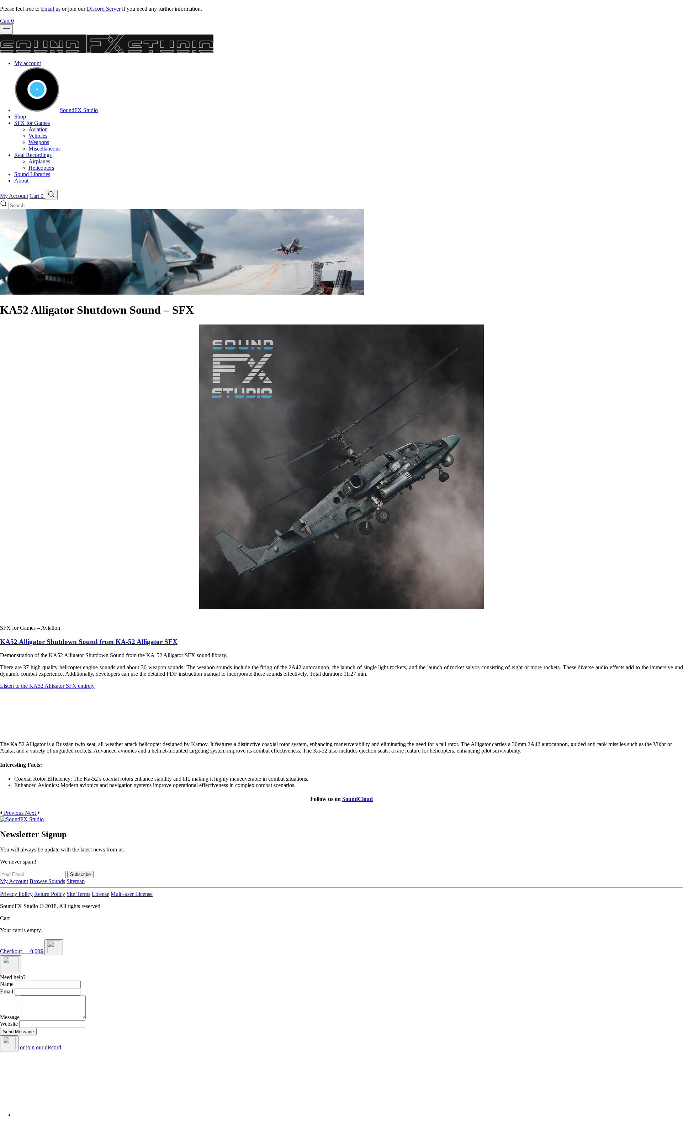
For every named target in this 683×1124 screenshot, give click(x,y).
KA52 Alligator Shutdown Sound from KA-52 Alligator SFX (89, 641)
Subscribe (80, 874)
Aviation (38, 129)
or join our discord (40, 1047)
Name (7, 984)
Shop (20, 117)
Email (6, 991)
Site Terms (78, 894)
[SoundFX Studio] (37, 110)
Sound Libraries (32, 174)
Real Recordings (33, 155)
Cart (7, 21)
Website (9, 1024)
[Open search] (51, 195)
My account (27, 63)
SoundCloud (357, 799)
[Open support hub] (10, 964)
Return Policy (49, 894)
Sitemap (76, 881)
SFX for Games (32, 123)
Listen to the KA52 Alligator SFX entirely (47, 686)
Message (10, 1017)
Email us (50, 9)
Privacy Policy (16, 894)
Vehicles (37, 136)
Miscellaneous (44, 149)
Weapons (38, 142)
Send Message (18, 1031)
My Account (14, 196)
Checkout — (21, 951)
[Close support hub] (9, 1043)
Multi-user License (132, 894)
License (100, 894)
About (21, 181)
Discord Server (104, 9)
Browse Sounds (47, 881)
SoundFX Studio (79, 110)
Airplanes (39, 161)
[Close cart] (53, 947)
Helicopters (41, 168)
